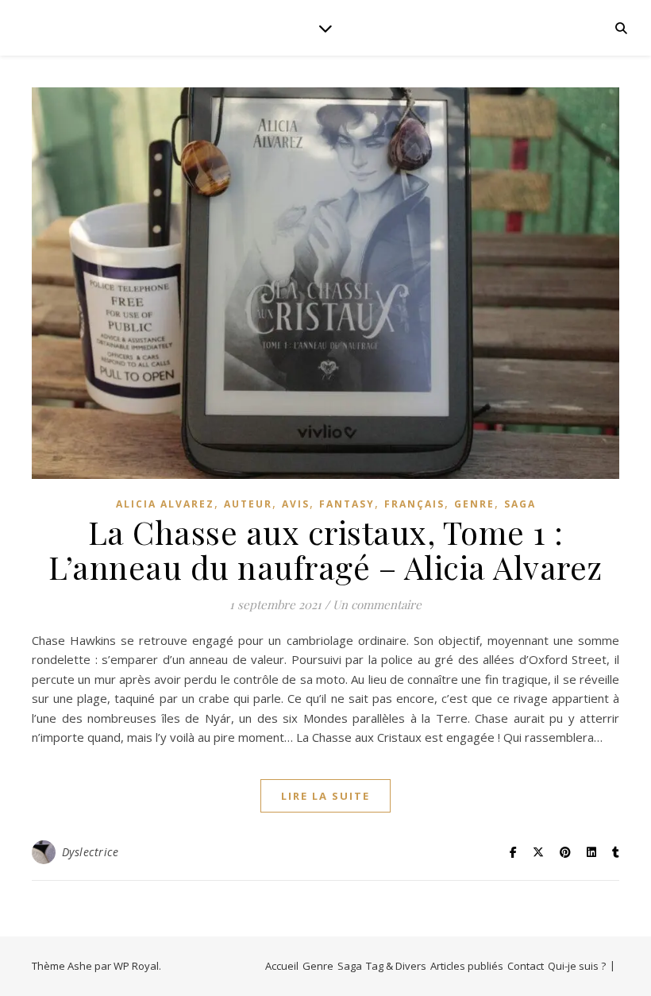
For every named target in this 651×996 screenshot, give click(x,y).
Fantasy (347, 504)
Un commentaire (377, 604)
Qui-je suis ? (577, 966)
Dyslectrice (90, 851)
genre (474, 504)
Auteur (248, 504)
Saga (520, 504)
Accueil (282, 966)
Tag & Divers (396, 966)
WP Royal (136, 966)
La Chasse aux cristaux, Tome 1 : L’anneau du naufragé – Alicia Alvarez (325, 549)
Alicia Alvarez (165, 504)
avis (296, 504)
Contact (525, 966)
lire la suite (325, 796)
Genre (317, 966)
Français (414, 504)
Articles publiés (466, 966)
